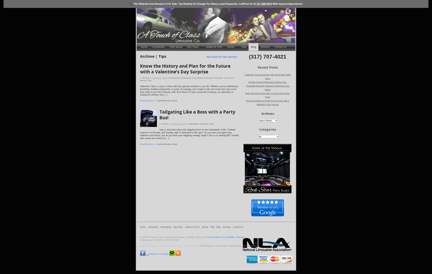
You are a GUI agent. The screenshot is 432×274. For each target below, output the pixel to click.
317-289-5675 (264, 3)
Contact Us (280, 46)
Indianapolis (185, 78)
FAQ (243, 46)
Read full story (146, 101)
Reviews (265, 46)
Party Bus (218, 78)
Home (144, 46)
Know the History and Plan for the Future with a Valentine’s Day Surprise (185, 69)
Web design (206, 245)
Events (230, 46)
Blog (253, 46)
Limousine (208, 78)
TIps (149, 80)
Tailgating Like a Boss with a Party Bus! (197, 115)
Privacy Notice (214, 237)
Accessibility (228, 237)
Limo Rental (197, 78)
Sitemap (240, 237)
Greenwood (174, 78)
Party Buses (176, 46)
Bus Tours (193, 46)
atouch (146, 78)
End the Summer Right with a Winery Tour (268, 82)
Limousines (158, 46)
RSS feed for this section (222, 56)
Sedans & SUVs (214, 46)
